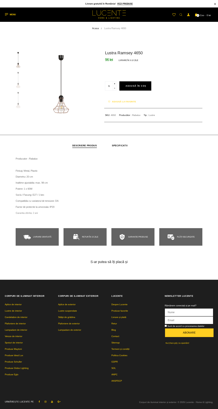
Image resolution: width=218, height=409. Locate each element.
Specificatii (120, 145)
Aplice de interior (13, 304)
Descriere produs (84, 145)
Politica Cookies (119, 355)
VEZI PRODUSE (125, 4)
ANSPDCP (116, 381)
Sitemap (115, 342)
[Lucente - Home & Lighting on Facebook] (39, 401)
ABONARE (189, 332)
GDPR (114, 361)
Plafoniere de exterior (69, 323)
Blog (113, 330)
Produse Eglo (11, 374)
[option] (61, 83)
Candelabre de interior (16, 317)
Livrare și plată (118, 317)
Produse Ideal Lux (14, 355)
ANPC (114, 374)
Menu (13, 14)
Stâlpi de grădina (66, 317)
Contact (115, 336)
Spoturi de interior (14, 342)
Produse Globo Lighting (17, 368)
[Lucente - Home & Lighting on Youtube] (52, 401)
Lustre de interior (13, 310)
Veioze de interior (13, 336)
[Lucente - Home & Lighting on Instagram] (45, 401)
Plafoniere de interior (15, 323)
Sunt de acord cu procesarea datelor (185, 326)
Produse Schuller (13, 361)
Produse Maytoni (13, 349)
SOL (113, 368)
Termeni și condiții (120, 349)
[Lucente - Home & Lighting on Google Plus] (59, 401)
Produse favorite (119, 310)
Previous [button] (36, 83)
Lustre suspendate (67, 310)
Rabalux (136, 115)
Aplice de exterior (67, 304)
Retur (114, 323)
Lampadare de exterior (69, 330)
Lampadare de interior (16, 330)
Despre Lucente (119, 304)
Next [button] (86, 83)
